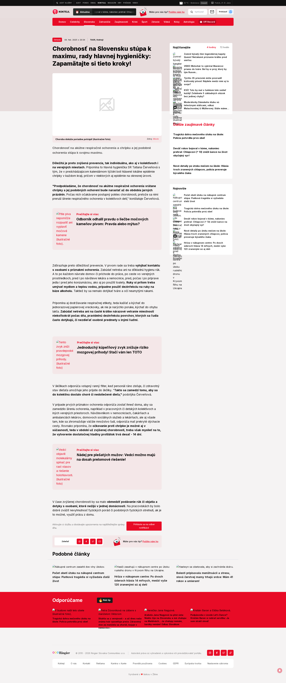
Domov (62, 22)
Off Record (209, 22)
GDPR (176, 663)
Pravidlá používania (142, 663)
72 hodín (224, 47)
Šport (144, 22)
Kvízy (176, 22)
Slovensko (89, 22)
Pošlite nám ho (177, 12)
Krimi (134, 22)
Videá (167, 22)
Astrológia (189, 22)
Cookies (162, 663)
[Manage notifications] (279, 670)
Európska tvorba (193, 663)
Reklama (100, 663)
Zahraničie (104, 22)
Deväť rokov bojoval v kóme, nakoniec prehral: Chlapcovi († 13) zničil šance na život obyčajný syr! (104, 12)
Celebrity (75, 22)
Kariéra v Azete (118, 663)
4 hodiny (211, 47)
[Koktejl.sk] (61, 12)
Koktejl (61, 663)
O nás (74, 663)
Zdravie (155, 22)
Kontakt (86, 663)
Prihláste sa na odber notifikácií (144, 526)
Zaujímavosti (121, 22)
